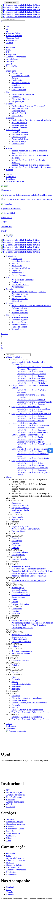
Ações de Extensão (19, 122)
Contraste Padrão (13, 33)
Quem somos (17, 73)
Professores (11, 176)
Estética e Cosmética (20, 559)
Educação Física (18, 555)
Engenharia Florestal (20, 508)
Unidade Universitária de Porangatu (31, 470)
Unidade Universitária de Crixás (30, 463)
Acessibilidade (12, 59)
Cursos (9, 148)
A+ (7, 26)
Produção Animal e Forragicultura (26, 529)
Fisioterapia (16, 545)
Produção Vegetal (19, 531)
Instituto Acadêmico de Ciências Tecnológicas (31, 165)
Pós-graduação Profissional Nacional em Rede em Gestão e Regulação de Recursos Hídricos (32, 572)
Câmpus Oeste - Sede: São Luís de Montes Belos (32, 449)
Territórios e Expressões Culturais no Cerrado (30, 712)
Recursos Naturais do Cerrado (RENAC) (29, 576)
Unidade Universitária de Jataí (29, 439)
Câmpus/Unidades (13, 357)
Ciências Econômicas (20, 592)
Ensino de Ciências (19, 700)
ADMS (9, 64)
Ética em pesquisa (19, 111)
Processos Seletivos (20, 139)
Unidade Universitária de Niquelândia (32, 468)
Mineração (16, 613)
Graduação (16, 97)
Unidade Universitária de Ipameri (30, 428)
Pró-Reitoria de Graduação (23, 94)
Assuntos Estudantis (20, 127)
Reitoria (15, 78)
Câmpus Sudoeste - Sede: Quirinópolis (28, 435)
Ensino (9, 92)
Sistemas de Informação (21, 641)
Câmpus (9, 169)
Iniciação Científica (20, 113)
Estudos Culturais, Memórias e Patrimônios (29, 703)
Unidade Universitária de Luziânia (31, 378)
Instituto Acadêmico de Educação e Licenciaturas (32, 167)
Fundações (10, 806)
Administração (18, 87)
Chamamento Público (15, 829)
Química (15, 646)
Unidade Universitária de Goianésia (31, 374)
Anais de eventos (13, 833)
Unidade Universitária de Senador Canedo (34, 402)
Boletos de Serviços (14, 822)
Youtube (9, 892)
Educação (16, 696)
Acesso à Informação (15, 181)
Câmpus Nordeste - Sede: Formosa (26, 406)
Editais (9, 838)
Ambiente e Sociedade (21, 566)
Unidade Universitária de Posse (30, 411)
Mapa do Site (11, 66)
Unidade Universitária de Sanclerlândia (33, 458)
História (15, 681)
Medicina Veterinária (20, 510)
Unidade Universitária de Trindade (31, 404)
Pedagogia (16, 689)
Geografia (16, 679)
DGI (8, 790)
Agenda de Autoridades (16, 57)
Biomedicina (17, 538)
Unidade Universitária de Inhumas (31, 399)
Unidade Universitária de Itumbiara (31, 430)
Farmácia (15, 543)
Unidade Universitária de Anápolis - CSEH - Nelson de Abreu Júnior (35, 367)
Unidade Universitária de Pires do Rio (32, 432)
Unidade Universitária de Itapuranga (32, 418)
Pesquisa (10, 104)
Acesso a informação (15, 858)
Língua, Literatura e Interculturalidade (27, 710)
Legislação (16, 85)
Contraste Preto (12, 40)
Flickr (8, 889)
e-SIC (8, 50)
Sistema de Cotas (19, 137)
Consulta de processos (15, 824)
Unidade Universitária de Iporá (29, 451)
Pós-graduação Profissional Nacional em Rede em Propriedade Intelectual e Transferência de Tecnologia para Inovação (32, 625)
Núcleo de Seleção (19, 141)
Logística (15, 611)
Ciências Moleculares (20, 660)
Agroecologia (17, 517)
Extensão (10, 118)
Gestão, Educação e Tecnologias (25, 620)
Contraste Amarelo (14, 35)
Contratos (10, 826)
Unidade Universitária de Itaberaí (30, 416)
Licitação (10, 831)
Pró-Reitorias (17, 80)
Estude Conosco (13, 129)
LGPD (4, 231)
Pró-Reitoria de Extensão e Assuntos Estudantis (31, 120)
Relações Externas (13, 797)
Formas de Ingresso (20, 134)
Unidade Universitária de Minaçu (30, 465)
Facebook (10, 887)
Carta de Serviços (19, 90)
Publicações (11, 872)
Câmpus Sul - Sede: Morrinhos (24, 423)
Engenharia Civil (19, 637)
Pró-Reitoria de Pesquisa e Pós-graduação (29, 106)
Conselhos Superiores (20, 75)
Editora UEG (17, 115)
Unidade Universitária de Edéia (30, 437)
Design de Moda (18, 597)
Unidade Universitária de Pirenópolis (32, 381)
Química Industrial (19, 639)
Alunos (9, 174)
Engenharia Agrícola (20, 505)
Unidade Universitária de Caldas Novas (33, 425)
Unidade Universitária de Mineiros (31, 442)
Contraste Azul (12, 38)
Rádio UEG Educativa (15, 860)
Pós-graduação (18, 101)
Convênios (10, 799)
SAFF (8, 840)
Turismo (15, 602)
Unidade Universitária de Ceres (30, 371)
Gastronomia (17, 609)
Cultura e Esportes (19, 125)
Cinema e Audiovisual (21, 594)
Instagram (10, 894)
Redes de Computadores (22, 651)
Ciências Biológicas (20, 552)
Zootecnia (16, 512)
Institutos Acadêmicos (21, 82)
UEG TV (10, 863)
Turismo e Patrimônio (20, 604)
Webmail (10, 61)
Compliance (11, 54)
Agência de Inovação (15, 802)
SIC (8, 52)
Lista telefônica (12, 867)
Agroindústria (17, 519)
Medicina (15, 547)
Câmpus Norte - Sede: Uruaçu (24, 461)
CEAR (9, 804)
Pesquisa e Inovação (20, 108)
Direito (14, 599)
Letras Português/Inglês (21, 684)
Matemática (16, 686)
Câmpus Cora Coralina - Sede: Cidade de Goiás (31, 414)
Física (14, 677)
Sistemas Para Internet (21, 653)
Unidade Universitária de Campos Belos (33, 409)
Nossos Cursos (18, 144)
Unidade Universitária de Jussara (30, 421)
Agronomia (16, 503)
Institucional (11, 71)
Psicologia (16, 672)
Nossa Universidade (20, 132)
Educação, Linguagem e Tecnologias (27, 698)
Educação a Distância (20, 99)
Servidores (10, 179)
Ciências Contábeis (19, 590)
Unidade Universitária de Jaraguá (30, 376)
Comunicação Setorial (15, 865)
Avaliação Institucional (15, 795)
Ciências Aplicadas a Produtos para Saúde (29, 569)
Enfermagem (17, 540)
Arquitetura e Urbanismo (22, 634)
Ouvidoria (10, 47)
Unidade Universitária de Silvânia (31, 383)
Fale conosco (6, 218)
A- (7, 31)
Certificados (11, 836)
